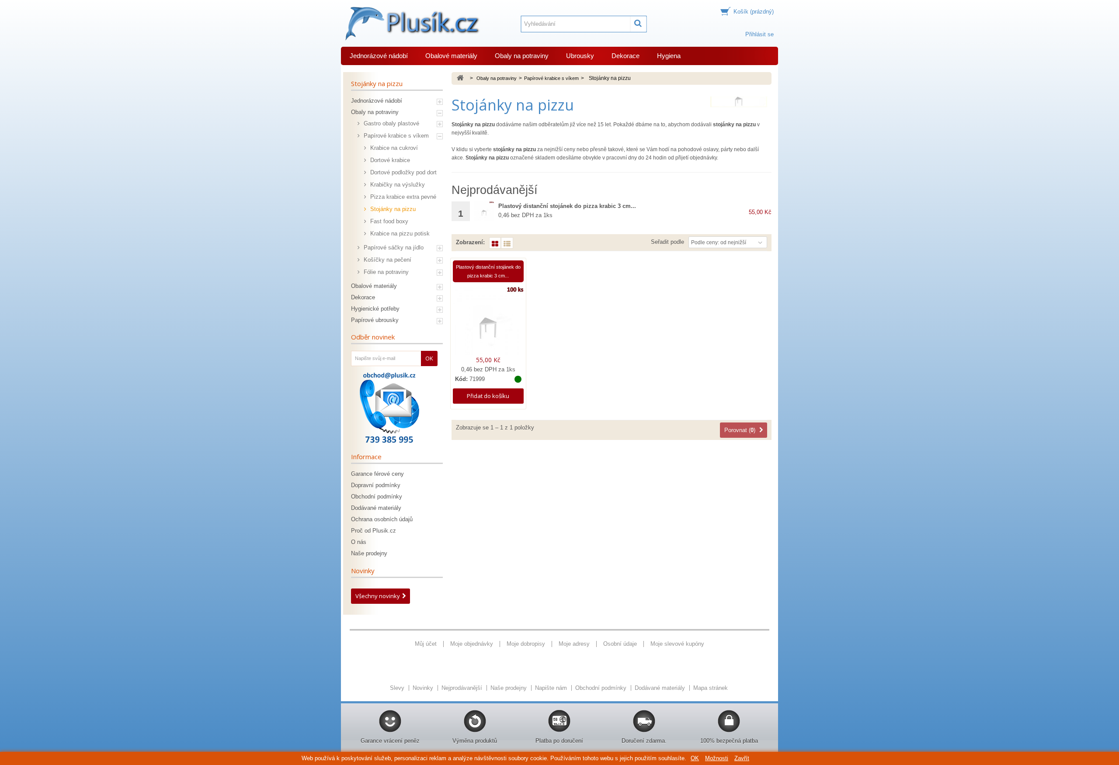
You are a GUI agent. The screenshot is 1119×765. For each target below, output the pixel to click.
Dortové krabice (389, 160)
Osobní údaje (620, 643)
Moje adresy (574, 643)
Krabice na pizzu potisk (399, 233)
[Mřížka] (495, 243)
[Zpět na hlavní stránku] (460, 78)
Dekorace (625, 55)
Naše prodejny (369, 553)
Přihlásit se (759, 34)
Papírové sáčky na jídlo (393, 247)
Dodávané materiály (376, 508)
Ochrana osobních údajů (382, 519)
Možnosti (716, 758)
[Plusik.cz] (411, 24)
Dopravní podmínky (375, 485)
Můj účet (426, 643)
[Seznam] (507, 243)
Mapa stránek (710, 688)
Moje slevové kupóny (677, 643)
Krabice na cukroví (393, 148)
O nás (358, 542)
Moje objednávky (471, 643)
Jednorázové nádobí (379, 55)
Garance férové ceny (377, 474)
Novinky (363, 570)
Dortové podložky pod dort (402, 172)
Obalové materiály (451, 55)
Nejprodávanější (462, 688)
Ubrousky (580, 55)
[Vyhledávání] (638, 24)
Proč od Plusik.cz (373, 530)
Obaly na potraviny (522, 55)
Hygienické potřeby (375, 308)
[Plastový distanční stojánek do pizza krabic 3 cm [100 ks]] (484, 211)
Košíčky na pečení (386, 259)
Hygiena (669, 55)
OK (695, 758)
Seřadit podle (667, 242)
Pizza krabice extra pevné (402, 197)
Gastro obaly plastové (390, 123)
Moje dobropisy (526, 643)
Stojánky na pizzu (392, 209)
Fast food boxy (388, 221)
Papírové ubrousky (375, 320)
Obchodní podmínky (376, 496)
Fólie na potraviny (385, 272)
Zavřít (741, 758)
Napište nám (552, 688)
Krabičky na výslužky (396, 184)
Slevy (398, 688)
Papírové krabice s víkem (395, 135)
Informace (366, 456)
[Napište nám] (389, 408)
